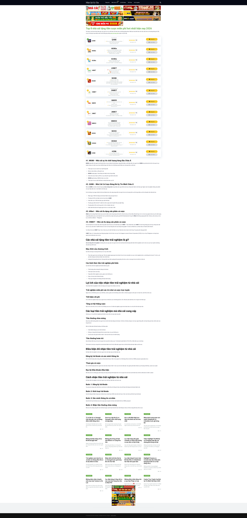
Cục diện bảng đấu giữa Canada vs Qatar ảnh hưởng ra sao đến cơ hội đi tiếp (133, 440)
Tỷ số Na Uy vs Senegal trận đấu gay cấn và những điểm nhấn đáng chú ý (94, 419)
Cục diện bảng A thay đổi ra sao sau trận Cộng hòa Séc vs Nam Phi (113, 480)
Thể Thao (130, 2)
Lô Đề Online (123, 2)
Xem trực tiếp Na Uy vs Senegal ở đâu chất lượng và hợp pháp (113, 419)
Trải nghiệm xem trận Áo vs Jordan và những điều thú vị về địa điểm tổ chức (94, 459)
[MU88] (89, 82)
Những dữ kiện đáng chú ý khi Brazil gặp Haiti (94, 439)
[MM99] (89, 104)
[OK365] (89, 144)
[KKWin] (89, 52)
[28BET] (89, 114)
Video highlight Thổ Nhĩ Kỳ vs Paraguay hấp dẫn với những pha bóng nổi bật (152, 440)
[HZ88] (89, 154)
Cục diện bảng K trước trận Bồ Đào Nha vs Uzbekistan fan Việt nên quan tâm (132, 459)
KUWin (94, 60)
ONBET (94, 92)
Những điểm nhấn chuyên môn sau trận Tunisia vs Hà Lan (94, 480)
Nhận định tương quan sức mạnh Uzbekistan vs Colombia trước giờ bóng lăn (152, 420)
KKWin (94, 51)
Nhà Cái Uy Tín (115, 2)
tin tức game (137, 2)
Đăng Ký (152, 39)
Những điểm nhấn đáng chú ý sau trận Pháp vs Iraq (132, 480)
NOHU (94, 133)
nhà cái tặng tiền (115, 33)
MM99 (94, 103)
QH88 (93, 41)
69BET (94, 70)
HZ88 (93, 153)
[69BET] (89, 71)
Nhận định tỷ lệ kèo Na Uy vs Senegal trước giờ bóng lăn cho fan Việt (113, 459)
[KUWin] (89, 61)
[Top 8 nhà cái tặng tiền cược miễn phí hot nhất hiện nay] (92, 2)
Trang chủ (107, 2)
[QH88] (89, 42)
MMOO (94, 123)
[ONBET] (89, 93)
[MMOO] (89, 124)
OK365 (94, 143)
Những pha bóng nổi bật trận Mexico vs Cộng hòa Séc (113, 440)
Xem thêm (152, 42)
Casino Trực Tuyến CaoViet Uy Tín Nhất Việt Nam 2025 (152, 480)
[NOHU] (89, 134)
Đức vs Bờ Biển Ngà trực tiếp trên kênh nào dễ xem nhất (132, 419)
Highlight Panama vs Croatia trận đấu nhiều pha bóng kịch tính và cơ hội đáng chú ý (152, 460)
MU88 (94, 81)
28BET (94, 113)
